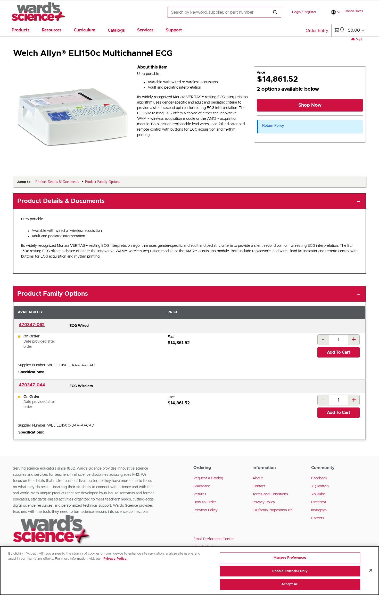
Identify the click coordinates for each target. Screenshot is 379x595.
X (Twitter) (320, 486)
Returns (199, 494)
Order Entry (317, 31)
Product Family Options (52, 294)
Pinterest (318, 502)
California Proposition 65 (272, 510)
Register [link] (310, 12)
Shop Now (310, 105)
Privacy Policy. (115, 558)
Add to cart (338, 352)
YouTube (318, 494)
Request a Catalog (208, 478)
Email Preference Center (213, 539)
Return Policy (273, 125)
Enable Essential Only (290, 571)
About (257, 478)
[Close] (370, 570)
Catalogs (116, 30)
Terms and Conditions (270, 494)
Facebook (319, 478)
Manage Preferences (290, 557)
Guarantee (201, 486)
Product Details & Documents (61, 201)
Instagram (319, 510)
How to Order (204, 502)
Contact (258, 486)
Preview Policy (205, 510)
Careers (317, 518)
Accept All (289, 584)
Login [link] (296, 12)
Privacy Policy (263, 502)
